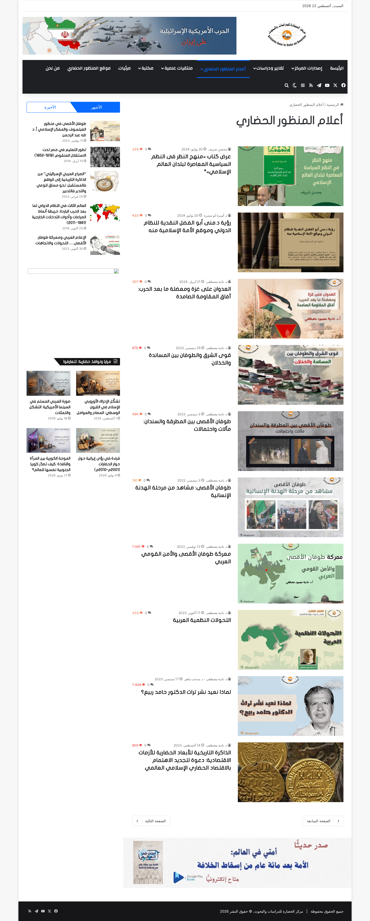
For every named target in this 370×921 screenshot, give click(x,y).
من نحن (53, 68)
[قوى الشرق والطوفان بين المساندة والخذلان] (290, 375)
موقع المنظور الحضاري (89, 68)
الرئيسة (337, 68)
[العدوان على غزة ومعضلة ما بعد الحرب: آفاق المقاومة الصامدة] (290, 308)
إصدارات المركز (308, 68)
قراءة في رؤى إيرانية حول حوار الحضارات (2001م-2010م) (99, 464)
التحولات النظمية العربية (202, 620)
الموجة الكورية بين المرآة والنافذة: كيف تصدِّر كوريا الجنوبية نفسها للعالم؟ (50, 464)
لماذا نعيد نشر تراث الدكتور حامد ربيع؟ (186, 692)
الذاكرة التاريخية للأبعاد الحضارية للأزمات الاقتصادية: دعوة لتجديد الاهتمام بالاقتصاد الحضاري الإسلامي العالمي (185, 760)
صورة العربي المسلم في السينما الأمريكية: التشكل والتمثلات (49, 407)
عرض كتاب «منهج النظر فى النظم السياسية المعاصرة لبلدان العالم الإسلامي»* (191, 164)
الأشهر (96, 107)
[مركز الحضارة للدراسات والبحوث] (307, 34)
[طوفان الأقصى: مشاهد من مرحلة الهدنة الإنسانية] (290, 507)
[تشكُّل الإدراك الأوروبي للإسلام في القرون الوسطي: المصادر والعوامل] (98, 383)
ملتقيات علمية (178, 68)
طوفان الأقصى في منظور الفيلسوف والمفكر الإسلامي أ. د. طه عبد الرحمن (59, 129)
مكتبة (147, 68)
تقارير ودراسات (270, 68)
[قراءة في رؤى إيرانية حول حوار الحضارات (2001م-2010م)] (98, 440)
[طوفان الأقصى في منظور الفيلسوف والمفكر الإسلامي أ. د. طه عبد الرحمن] (105, 131)
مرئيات (124, 68)
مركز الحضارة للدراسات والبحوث (278, 911)
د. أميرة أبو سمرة (215, 215)
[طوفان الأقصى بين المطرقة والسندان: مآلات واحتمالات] (290, 441)
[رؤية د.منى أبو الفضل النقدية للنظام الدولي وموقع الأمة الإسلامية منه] (290, 242)
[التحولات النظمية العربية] (290, 640)
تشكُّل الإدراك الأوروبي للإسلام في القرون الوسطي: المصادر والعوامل (98, 407)
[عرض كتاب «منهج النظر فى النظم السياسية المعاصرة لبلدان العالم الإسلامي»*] (290, 176)
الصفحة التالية (155, 821)
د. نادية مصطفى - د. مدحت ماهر (205, 679)
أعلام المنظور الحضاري (225, 69)
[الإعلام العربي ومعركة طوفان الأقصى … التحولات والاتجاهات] (105, 245)
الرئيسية (333, 104)
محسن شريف (217, 149)
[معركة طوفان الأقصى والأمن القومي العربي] (290, 573)
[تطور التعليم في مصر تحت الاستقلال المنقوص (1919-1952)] (105, 157)
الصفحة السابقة (318, 821)
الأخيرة (50, 107)
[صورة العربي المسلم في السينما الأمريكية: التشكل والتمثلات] (48, 383)
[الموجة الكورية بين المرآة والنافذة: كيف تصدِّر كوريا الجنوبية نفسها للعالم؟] (48, 440)
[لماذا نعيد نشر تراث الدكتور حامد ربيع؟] (290, 706)
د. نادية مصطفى (216, 282)
